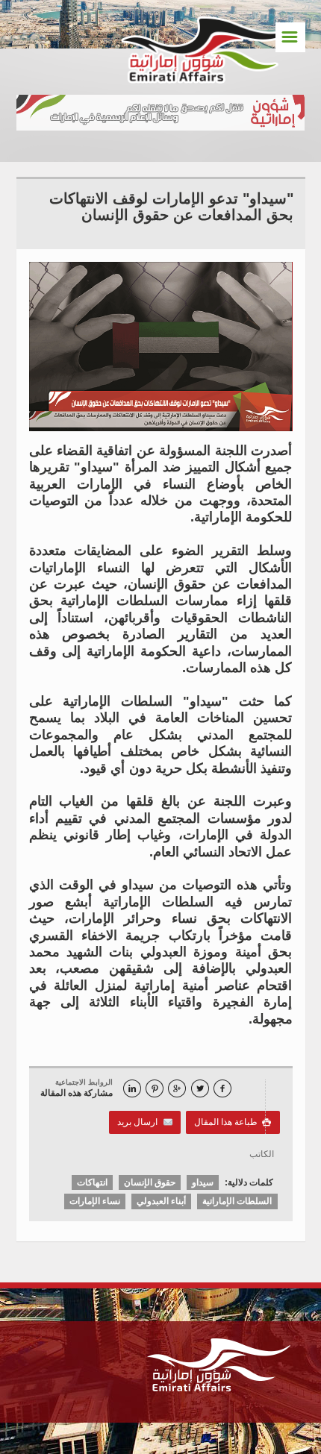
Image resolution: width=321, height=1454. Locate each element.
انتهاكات (92, 1182)
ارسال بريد (140, 1122)
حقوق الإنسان (149, 1182)
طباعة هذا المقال (233, 1122)
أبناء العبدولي (161, 1201)
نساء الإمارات (94, 1201)
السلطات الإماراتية (237, 1201)
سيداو (203, 1182)
